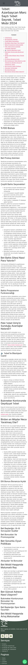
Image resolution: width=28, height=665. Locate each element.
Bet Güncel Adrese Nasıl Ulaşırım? (14, 71)
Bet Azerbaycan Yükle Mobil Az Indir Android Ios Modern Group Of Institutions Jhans (15, 62)
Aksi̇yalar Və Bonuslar (11, 68)
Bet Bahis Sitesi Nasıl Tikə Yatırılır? (14, 43)
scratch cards (4, 414)
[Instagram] (7, 636)
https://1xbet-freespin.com (15, 345)
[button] (4, 3)
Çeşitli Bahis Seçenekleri (12, 41)
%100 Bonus (8, 37)
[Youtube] (11, 636)
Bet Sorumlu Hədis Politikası (13, 66)
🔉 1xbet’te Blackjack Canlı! (13, 50)
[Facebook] (2, 636)
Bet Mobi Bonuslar (10, 70)
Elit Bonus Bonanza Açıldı (12, 59)
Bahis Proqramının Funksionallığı (14, 45)
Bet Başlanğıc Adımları (11, 39)
